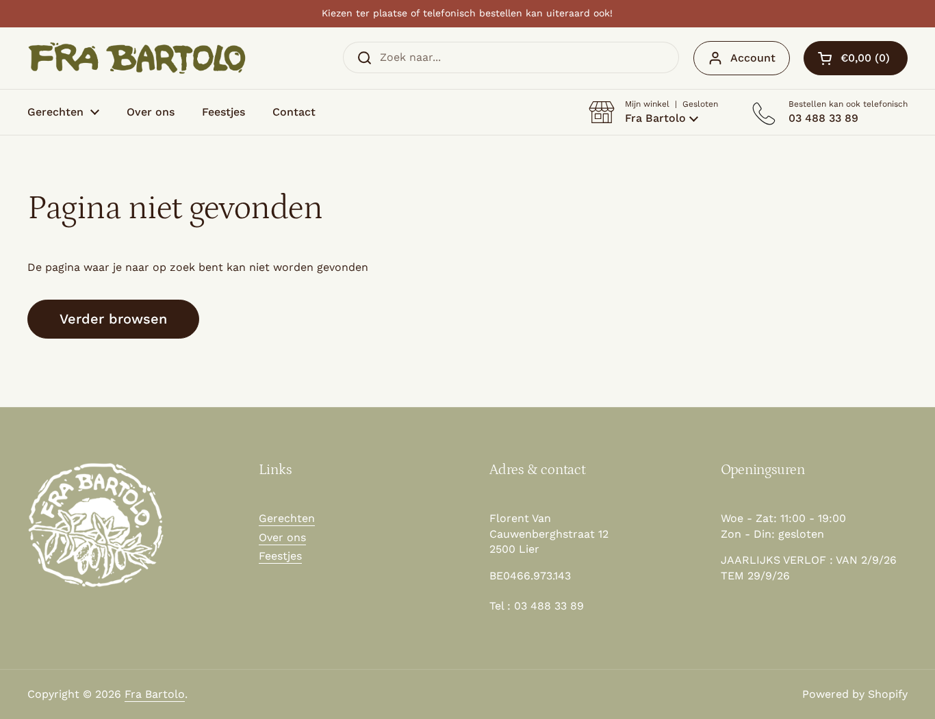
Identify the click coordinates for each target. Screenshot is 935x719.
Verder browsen (113, 319)
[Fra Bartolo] (136, 58)
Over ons (282, 537)
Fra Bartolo (155, 694)
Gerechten (287, 518)
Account (753, 57)
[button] (653, 112)
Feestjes (280, 555)
